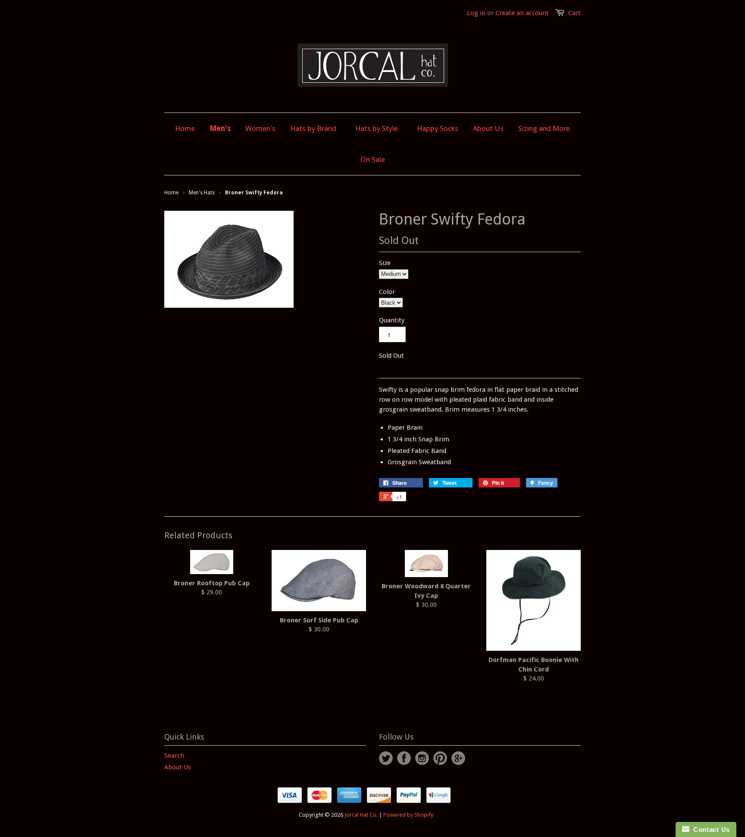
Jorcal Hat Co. (361, 815)
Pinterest (440, 758)
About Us (177, 767)
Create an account (522, 13)
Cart (574, 13)
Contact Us (709, 829)
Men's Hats (202, 193)
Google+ (458, 758)
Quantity (391, 320)
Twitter (386, 758)
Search (174, 755)
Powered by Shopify (408, 815)
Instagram (422, 758)
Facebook (404, 758)
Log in (476, 13)
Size (385, 263)
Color (387, 292)
